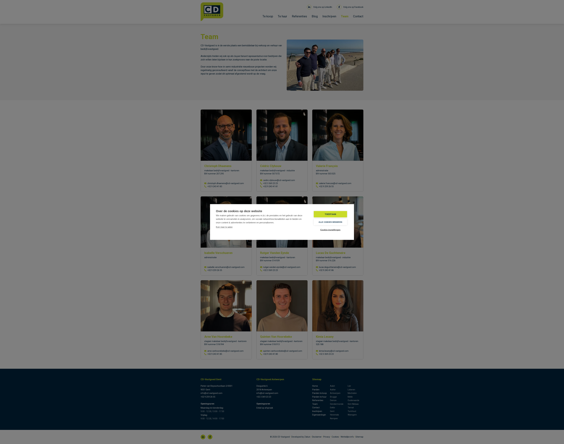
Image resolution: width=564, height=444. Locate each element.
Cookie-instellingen (330, 230)
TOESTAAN (330, 214)
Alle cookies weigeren (330, 222)
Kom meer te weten (224, 227)
